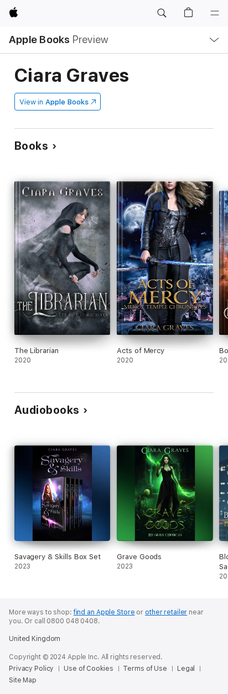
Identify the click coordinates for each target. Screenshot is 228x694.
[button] (161, 13)
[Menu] (214, 13)
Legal (186, 668)
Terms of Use (145, 668)
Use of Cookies (88, 668)
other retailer (166, 612)
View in (54, 102)
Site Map (23, 680)
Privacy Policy (31, 668)
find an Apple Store (104, 612)
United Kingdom (34, 639)
